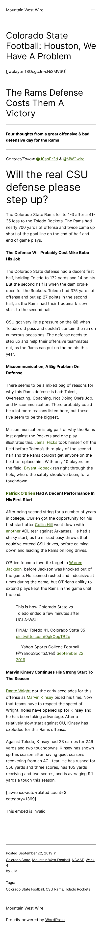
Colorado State (18, 860)
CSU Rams (54, 889)
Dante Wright (18, 690)
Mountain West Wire (24, 9)
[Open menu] (93, 10)
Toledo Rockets (77, 889)
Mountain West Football (51, 860)
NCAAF (78, 860)
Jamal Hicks (45, 442)
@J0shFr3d (47, 158)
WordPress (55, 919)
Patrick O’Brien (20, 493)
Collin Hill (44, 524)
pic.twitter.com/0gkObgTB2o (43, 636)
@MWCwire (73, 158)
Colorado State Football (25, 889)
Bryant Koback (38, 468)
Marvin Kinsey (40, 697)
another (13, 531)
